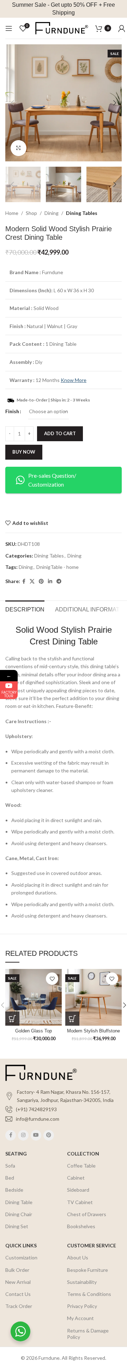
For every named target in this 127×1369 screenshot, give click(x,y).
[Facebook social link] (24, 581)
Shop (31, 213)
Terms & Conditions (89, 1294)
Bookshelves (81, 1226)
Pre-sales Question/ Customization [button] (52, 480)
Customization (21, 1257)
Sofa (10, 1166)
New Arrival (18, 1282)
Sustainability (82, 1282)
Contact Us (18, 1294)
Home (11, 213)
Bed (9, 1178)
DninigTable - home (57, 567)
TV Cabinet (80, 1202)
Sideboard (78, 1190)
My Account (80, 1318)
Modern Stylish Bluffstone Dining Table (93, 1034)
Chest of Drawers (86, 1214)
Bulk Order (17, 1270)
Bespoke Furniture (87, 1270)
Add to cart (60, 433)
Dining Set (16, 1226)
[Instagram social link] (23, 1135)
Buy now (23, 452)
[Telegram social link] (59, 581)
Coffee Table (81, 1166)
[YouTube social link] (36, 1135)
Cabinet (76, 1178)
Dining (51, 213)
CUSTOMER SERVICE (91, 1245)
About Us (77, 1257)
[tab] (24, 608)
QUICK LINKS (21, 1245)
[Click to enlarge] (18, 148)
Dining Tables (81, 213)
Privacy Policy (82, 1306)
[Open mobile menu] (9, 28)
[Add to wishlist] (52, 978)
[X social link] (32, 581)
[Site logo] (61, 27)
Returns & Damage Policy (88, 1334)
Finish (12, 411)
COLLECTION (83, 1154)
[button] (12, 1018)
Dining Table (18, 1202)
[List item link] (63, 1109)
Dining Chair (18, 1214)
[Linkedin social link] (50, 581)
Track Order (18, 1306)
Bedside (14, 1190)
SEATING (16, 1154)
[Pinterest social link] (41, 581)
